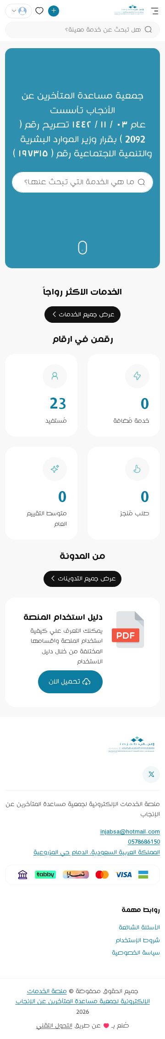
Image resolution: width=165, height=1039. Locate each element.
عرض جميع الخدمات (87, 314)
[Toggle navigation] (154, 11)
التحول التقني (54, 1025)
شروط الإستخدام (138, 940)
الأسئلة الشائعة (139, 927)
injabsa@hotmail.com (130, 831)
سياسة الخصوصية (136, 952)
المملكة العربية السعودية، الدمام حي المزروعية (96, 852)
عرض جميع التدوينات (87, 578)
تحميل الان (64, 681)
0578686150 (144, 842)
